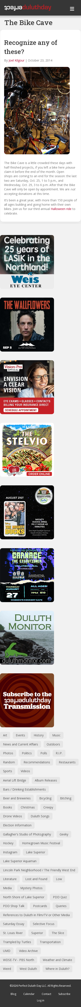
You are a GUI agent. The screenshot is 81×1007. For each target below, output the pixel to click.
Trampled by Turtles (17, 942)
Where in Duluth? (57, 969)
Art (5, 735)
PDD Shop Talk (13, 906)
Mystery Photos (31, 888)
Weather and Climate (57, 960)
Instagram (10, 852)
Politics (27, 753)
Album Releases (46, 780)
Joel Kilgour (16, 60)
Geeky (64, 834)
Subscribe (64, 994)
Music (56, 735)
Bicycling (45, 798)
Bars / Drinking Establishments (24, 789)
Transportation (50, 942)
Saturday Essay (13, 924)
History (39, 735)
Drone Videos (12, 816)
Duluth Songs (40, 816)
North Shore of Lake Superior (23, 897)
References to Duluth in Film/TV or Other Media (36, 915)
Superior (37, 933)
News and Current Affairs (20, 744)
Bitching (65, 798)
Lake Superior (35, 852)
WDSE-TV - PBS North (18, 960)
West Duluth (28, 969)
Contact (46, 994)
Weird (7, 969)
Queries (61, 906)
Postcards (40, 906)
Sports (7, 771)
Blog (13, 994)
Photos (8, 753)
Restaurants (67, 762)
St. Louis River (13, 933)
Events (20, 735)
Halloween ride (61, 209)
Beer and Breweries (17, 798)
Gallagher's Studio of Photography (27, 834)
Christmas (28, 807)
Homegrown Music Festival (41, 843)
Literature (10, 879)
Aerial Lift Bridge (14, 780)
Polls (43, 753)
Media (7, 888)
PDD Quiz (60, 897)
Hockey (8, 843)
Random (9, 762)
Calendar (29, 994)
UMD (6, 951)
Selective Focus (43, 924)
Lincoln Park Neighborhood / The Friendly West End (39, 870)
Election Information (17, 825)
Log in (40, 1000)
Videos (25, 771)
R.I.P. (59, 753)
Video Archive (28, 951)
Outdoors (53, 744)
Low (59, 879)
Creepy (48, 807)
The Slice (58, 933)
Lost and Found (36, 879)
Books (7, 807)
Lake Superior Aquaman (20, 861)
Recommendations (37, 762)
